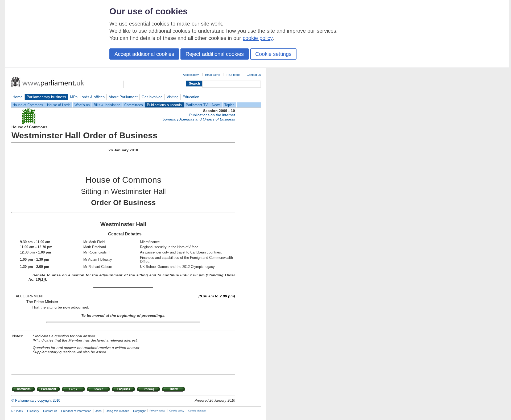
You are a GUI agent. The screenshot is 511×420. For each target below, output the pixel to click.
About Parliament (123, 97)
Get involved (152, 97)
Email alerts (212, 74)
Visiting (173, 97)
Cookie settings (273, 54)
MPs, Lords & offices (87, 97)
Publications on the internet (212, 115)
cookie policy (258, 38)
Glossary (33, 411)
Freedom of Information (76, 411)
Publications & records (164, 105)
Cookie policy (176, 410)
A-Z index (17, 411)
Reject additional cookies (215, 54)
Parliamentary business (46, 97)
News (216, 105)
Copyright (139, 411)
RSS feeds (233, 74)
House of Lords (59, 105)
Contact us (254, 74)
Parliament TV (197, 105)
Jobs (98, 411)
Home (18, 97)
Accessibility (191, 74)
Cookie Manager (197, 410)
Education (191, 97)
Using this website (117, 411)
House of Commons (28, 105)
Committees (133, 105)
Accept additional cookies (144, 54)
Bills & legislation (107, 105)
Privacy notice (157, 410)
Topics (229, 105)
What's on (82, 105)
